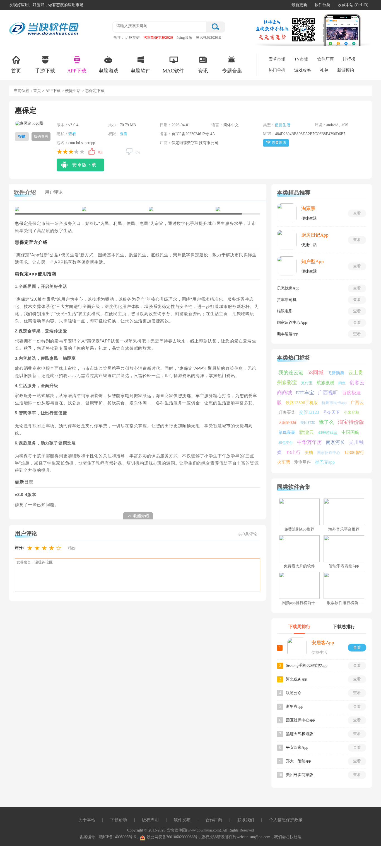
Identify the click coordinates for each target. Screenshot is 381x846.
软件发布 (182, 820)
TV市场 (301, 59)
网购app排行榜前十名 (300, 603)
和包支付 (285, 443)
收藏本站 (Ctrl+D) (353, 5)
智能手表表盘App (344, 566)
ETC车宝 (305, 392)
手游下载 (45, 71)
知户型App (312, 261)
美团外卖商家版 (299, 775)
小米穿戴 (351, 412)
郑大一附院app (298, 761)
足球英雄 (132, 37)
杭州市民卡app (334, 403)
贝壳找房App (288, 288)
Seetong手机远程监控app (306, 665)
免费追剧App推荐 (299, 529)
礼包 (324, 70)
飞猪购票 (335, 373)
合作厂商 (214, 820)
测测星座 (302, 462)
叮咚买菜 (286, 412)
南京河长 (335, 442)
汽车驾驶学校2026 (158, 37)
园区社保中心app (300, 720)
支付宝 (307, 383)
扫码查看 (41, 136)
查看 (72, 134)
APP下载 (76, 71)
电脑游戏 (108, 71)
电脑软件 (141, 71)
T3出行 (293, 452)
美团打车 (307, 422)
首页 (16, 71)
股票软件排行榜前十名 (346, 603)
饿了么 (326, 422)
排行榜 (349, 59)
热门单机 (277, 70)
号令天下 (331, 412)
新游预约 (345, 70)
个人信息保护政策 (286, 820)
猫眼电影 (285, 311)
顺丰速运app (287, 334)
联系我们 (245, 820)
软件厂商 (325, 59)
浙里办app (294, 706)
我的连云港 (290, 372)
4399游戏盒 (327, 433)
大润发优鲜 (287, 422)
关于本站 (86, 820)
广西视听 (328, 392)
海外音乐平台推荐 (344, 529)
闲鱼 (342, 383)
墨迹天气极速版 (299, 734)
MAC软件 (173, 71)
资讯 (203, 71)
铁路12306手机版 (302, 402)
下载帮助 (118, 820)
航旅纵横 (325, 382)
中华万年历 (309, 442)
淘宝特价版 (351, 422)
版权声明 (150, 820)
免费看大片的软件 (299, 566)
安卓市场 (277, 59)
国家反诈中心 (328, 453)
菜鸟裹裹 (286, 432)
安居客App (323, 642)
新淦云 (306, 432)
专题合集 (232, 71)
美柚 (309, 452)
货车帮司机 (286, 300)
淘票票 (308, 208)
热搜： (119, 37)
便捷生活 (73, 91)
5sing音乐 (184, 37)
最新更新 (299, 5)
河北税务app (296, 679)
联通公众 (294, 693)
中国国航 (350, 432)
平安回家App (297, 747)
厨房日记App (315, 235)
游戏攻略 (302, 70)
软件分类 (322, 5)
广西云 (357, 402)
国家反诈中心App (292, 322)
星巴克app (325, 462)
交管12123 (309, 412)
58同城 (315, 372)
